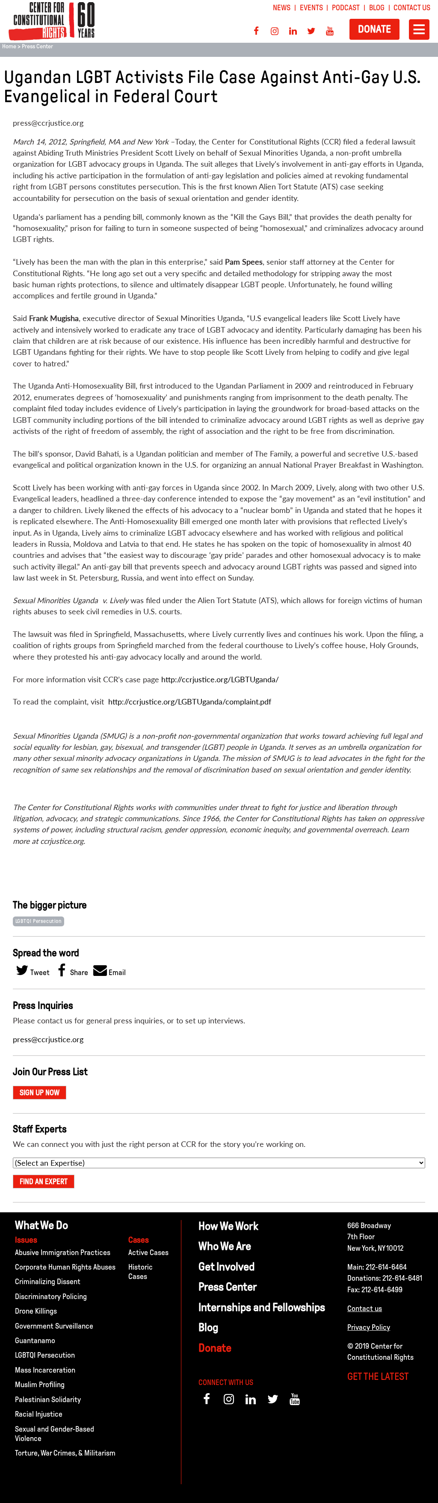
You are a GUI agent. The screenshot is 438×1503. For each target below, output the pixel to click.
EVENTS (311, 7)
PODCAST (346, 7)
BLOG (377, 7)
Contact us (364, 1308)
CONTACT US (412, 7)
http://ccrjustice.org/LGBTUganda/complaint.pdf (189, 701)
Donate (374, 29)
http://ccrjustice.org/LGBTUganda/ (220, 679)
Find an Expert (44, 1181)
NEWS (281, 7)
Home (9, 46)
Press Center (37, 46)
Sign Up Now (39, 1092)
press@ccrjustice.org (48, 1039)
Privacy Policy (368, 1327)
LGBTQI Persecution (38, 921)
